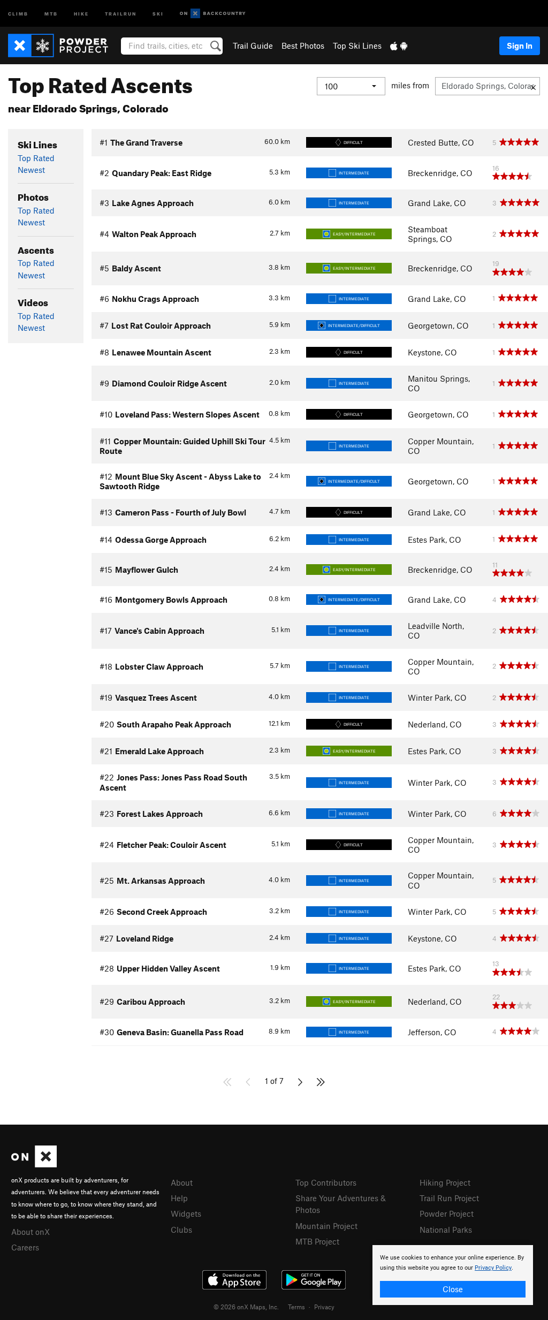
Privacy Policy (493, 1267)
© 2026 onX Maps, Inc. (246, 1306)
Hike (81, 13)
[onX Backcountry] (213, 14)
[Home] (63, 45)
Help (179, 1198)
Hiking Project (445, 1182)
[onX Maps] (34, 1164)
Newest (31, 170)
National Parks (446, 1229)
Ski (158, 13)
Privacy (324, 1306)
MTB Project (317, 1241)
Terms (296, 1306)
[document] (453, 1275)
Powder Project (447, 1213)
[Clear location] (533, 86)
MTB (51, 13)
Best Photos (302, 45)
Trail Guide (253, 45)
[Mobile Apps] (398, 45)
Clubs (181, 1229)
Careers (25, 1247)
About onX (30, 1231)
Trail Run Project (449, 1198)
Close (453, 1289)
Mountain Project (326, 1226)
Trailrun (120, 13)
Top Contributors (325, 1182)
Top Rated (36, 158)
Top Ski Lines (357, 45)
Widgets (186, 1213)
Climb (18, 13)
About (182, 1182)
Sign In (519, 45)
